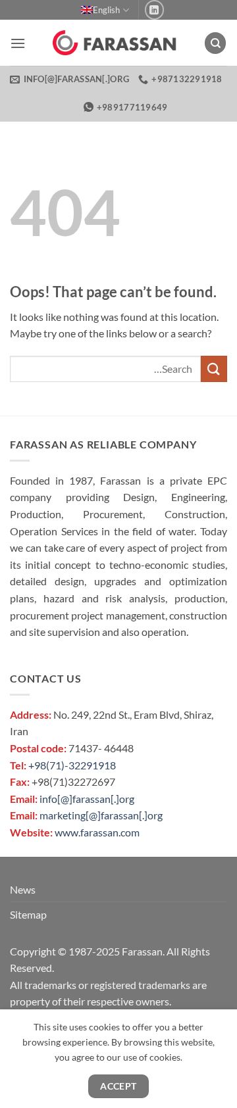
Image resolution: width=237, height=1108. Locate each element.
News (23, 889)
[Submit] (214, 368)
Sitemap (28, 914)
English (106, 10)
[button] (18, 43)
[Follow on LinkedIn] (154, 9)
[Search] (215, 43)
